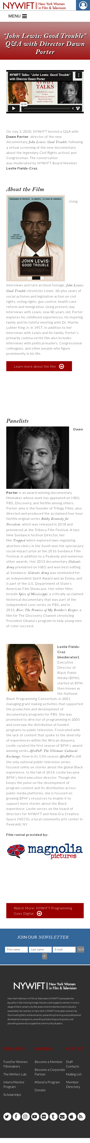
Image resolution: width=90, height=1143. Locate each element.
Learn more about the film (35, 366)
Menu (14, 16)
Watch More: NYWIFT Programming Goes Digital (43, 910)
